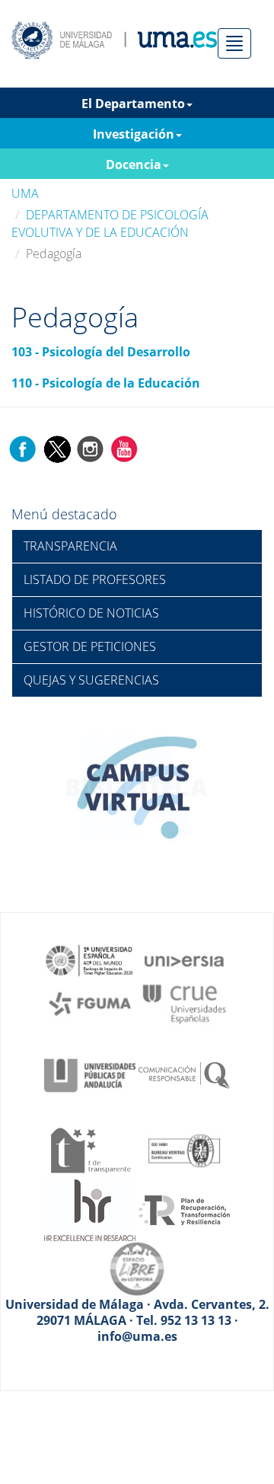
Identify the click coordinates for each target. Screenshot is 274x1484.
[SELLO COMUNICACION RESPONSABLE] (184, 1074)
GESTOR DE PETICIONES (90, 646)
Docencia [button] (133, 164)
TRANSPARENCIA (70, 546)
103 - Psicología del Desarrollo (100, 351)
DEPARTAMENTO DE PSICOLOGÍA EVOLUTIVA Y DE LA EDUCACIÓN (110, 223)
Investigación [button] (133, 134)
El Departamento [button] (133, 103)
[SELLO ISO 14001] (184, 1149)
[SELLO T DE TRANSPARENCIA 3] (89, 1149)
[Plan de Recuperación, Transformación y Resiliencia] (184, 1209)
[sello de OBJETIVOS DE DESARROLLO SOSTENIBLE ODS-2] (89, 959)
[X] (56, 447)
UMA (25, 193)
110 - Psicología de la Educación (105, 383)
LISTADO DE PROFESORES (95, 579)
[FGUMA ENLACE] (89, 1002)
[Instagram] (90, 447)
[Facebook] (23, 447)
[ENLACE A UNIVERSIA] (184, 959)
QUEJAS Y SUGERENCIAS (91, 680)
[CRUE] (184, 1002)
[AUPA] (89, 1074)
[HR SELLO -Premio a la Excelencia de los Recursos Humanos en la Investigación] (89, 1209)
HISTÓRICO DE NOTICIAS (91, 613)
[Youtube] (124, 447)
